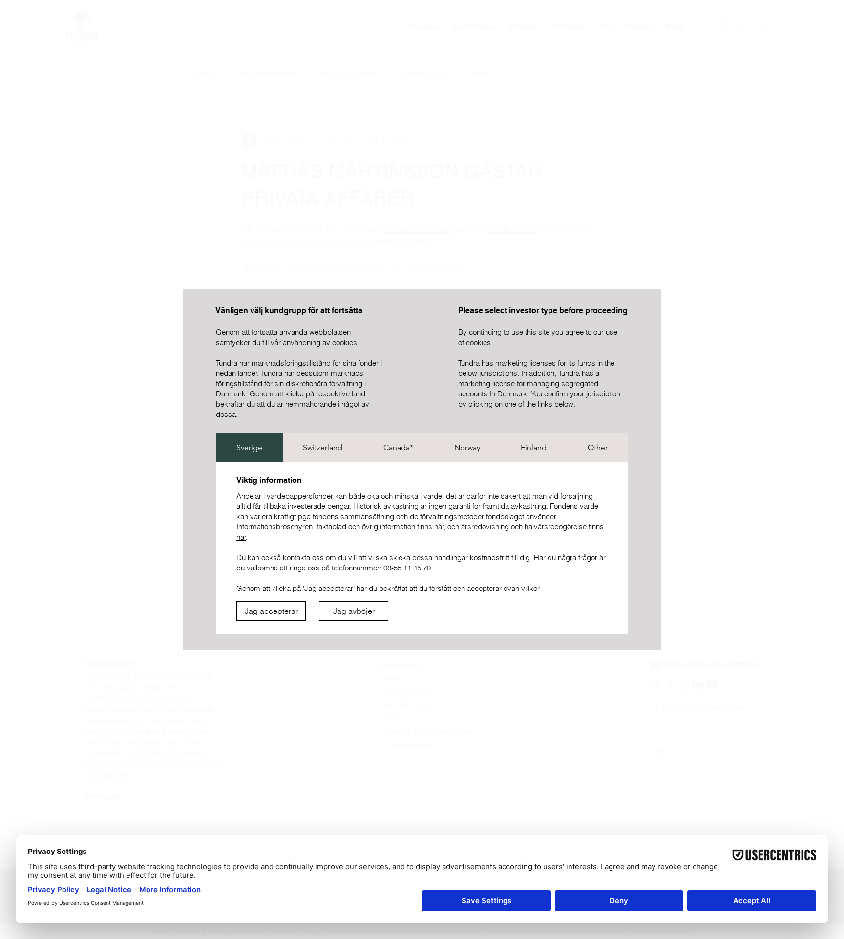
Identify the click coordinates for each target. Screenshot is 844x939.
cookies (344, 342)
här (439, 526)
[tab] (249, 447)
